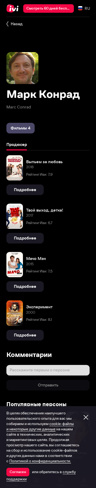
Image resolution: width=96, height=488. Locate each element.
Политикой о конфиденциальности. (40, 461)
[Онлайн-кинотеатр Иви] (13, 8)
